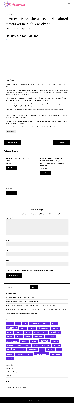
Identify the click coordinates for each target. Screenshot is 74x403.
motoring (27, 345)
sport (58, 350)
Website (8, 261)
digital (9, 332)
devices (55, 328)
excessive (28, 332)
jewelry (34, 341)
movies (36, 345)
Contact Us (9, 368)
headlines (55, 332)
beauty (45, 324)
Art (25, 323)
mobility (19, 345)
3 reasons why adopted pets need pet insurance (21, 314)
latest (44, 340)
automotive (35, 324)
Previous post (12, 143)
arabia (18, 324)
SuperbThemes (47, 400)
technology (41, 353)
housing (27, 336)
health (9, 336)
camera (23, 328)
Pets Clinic (10, 131)
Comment (9, 218)
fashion (36, 332)
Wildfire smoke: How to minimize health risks (20, 297)
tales (29, 354)
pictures (22, 350)
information (12, 341)
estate (18, 332)
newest (45, 345)
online (11, 349)
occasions (57, 345)
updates (56, 354)
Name (8, 240)
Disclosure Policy (11, 372)
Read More (11, 168)
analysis (9, 324)
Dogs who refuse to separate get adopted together (22, 301)
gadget (44, 332)
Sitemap (8, 376)
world (10, 358)
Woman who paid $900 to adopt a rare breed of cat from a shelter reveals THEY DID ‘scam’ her (36, 310)
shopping (50, 350)
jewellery (24, 341)
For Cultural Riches (13, 186)
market (10, 345)
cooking (32, 328)
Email (8, 251)
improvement (38, 336)
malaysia (55, 341)
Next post (61, 143)
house (19, 337)
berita (54, 324)
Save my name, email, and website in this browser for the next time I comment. (30, 270)
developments (44, 328)
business (12, 327)
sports (9, 354)
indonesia (50, 336)
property (33, 349)
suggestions (20, 354)
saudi (42, 350)
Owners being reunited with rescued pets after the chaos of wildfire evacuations (32, 306)
